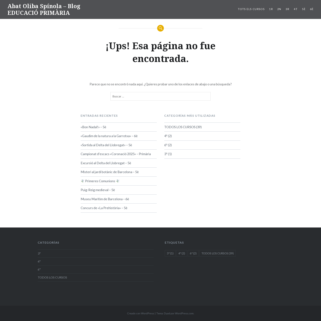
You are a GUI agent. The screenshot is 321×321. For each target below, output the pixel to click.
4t (296, 9)
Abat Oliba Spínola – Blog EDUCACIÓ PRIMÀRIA (43, 9)
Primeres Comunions (100, 181)
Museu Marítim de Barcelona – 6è (105, 199)
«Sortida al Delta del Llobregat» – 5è (106, 145)
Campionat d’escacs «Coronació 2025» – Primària (116, 154)
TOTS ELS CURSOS (251, 9)
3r (287, 9)
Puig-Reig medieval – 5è (98, 190)
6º (165, 145)
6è (312, 9)
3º (165, 154)
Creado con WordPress (140, 313)
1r (271, 9)
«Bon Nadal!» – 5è (93, 127)
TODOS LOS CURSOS (179, 127)
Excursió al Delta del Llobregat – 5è (106, 163)
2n (279, 9)
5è (304, 9)
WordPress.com (184, 313)
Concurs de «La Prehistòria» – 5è (104, 208)
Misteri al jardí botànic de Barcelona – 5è (110, 172)
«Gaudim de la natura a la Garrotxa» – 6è (109, 136)
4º (165, 136)
